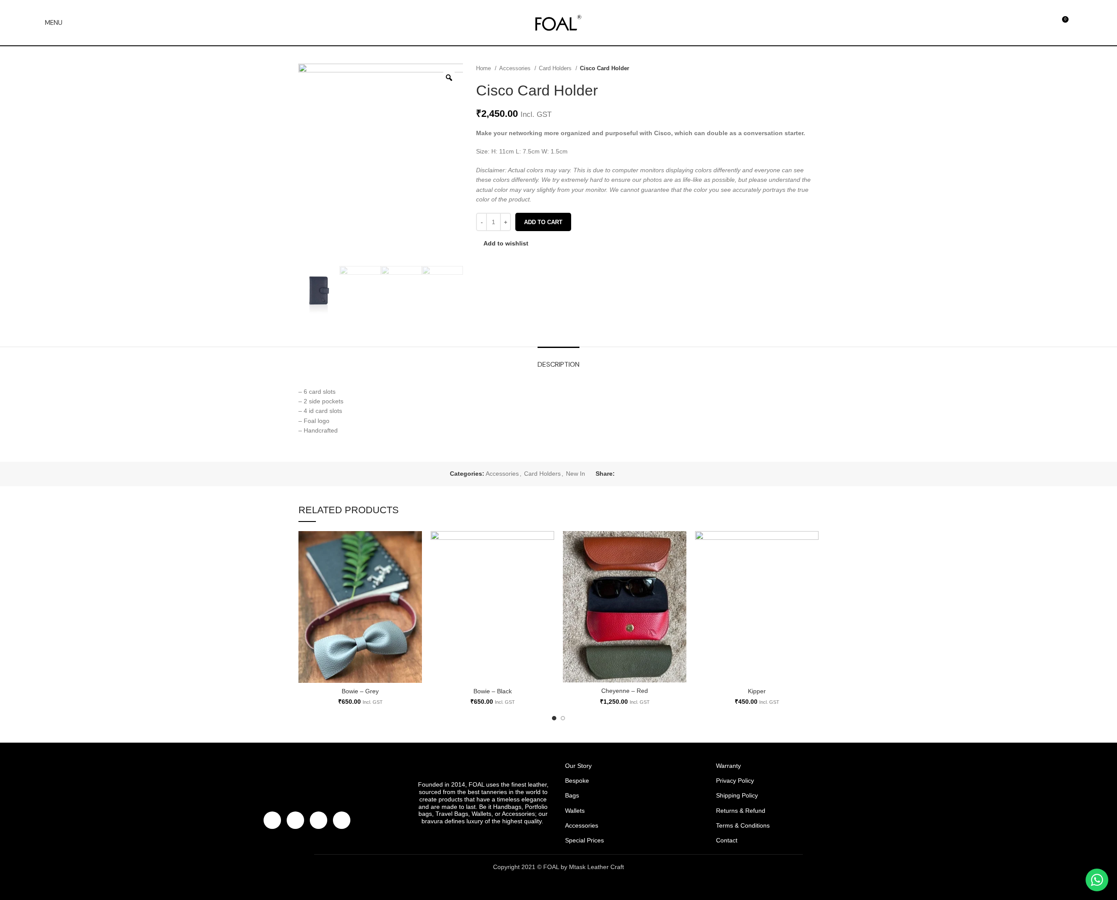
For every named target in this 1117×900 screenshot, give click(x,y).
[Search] (1031, 22)
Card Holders (556, 68)
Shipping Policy (737, 795)
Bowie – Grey (360, 691)
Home (484, 68)
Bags (572, 795)
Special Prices (584, 840)
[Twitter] (295, 820)
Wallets (575, 810)
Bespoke (577, 780)
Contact (726, 840)
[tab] (558, 360)
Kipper (757, 691)
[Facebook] (272, 820)
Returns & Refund (740, 810)
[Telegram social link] (662, 474)
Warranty (728, 765)
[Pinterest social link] (642, 474)
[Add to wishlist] (415, 545)
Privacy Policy (735, 780)
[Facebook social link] (622, 474)
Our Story (578, 765)
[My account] (1079, 22)
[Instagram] (318, 820)
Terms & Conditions (743, 825)
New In (575, 473)
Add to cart (543, 222)
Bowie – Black (492, 691)
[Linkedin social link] (652, 474)
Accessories (515, 68)
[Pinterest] (341, 820)
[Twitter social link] (632, 474)
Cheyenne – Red (624, 690)
